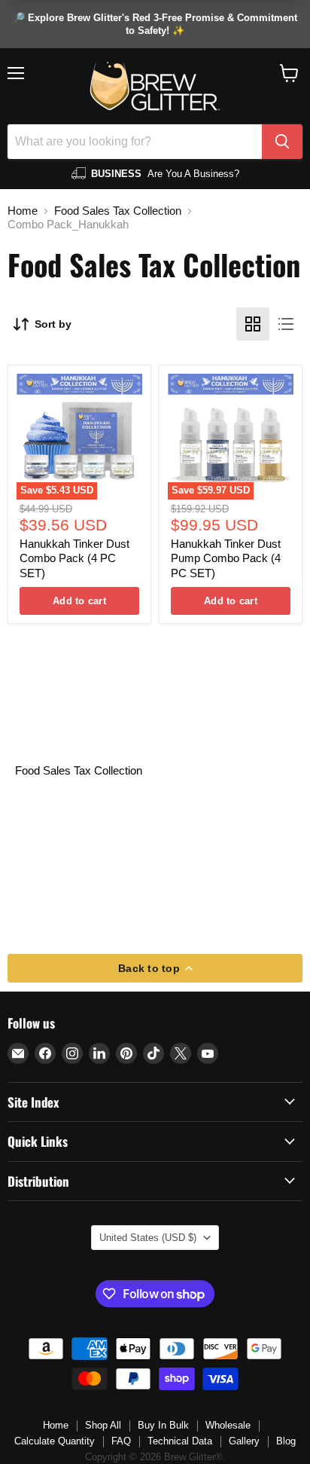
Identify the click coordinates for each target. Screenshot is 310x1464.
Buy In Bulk (163, 1425)
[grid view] (252, 324)
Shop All (103, 1425)
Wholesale (228, 1425)
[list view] (285, 324)
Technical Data (179, 1441)
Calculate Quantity (54, 1441)
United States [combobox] (147, 1237)
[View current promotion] (155, 24)
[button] (289, 73)
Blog (286, 1441)
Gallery (244, 1441)
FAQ (121, 1441)
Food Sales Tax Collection (117, 210)
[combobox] (135, 141)
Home (23, 210)
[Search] (282, 141)
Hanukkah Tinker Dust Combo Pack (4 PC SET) (74, 558)
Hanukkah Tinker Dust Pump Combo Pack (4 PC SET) (226, 558)
